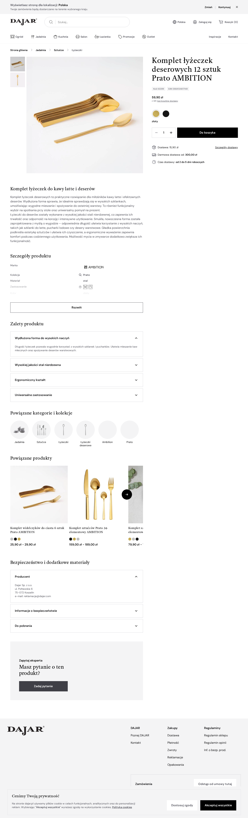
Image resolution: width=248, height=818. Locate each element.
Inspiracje (215, 36)
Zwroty (172, 750)
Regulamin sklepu (216, 735)
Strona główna (19, 50)
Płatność (173, 743)
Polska (181, 22)
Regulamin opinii (215, 743)
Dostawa (173, 735)
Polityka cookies (122, 807)
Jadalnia (41, 50)
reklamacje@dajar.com (37, 596)
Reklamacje (175, 757)
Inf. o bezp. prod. (215, 750)
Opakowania (175, 765)
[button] (76, 338)
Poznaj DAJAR (140, 735)
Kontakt (233, 36)
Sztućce (59, 50)
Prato (86, 275)
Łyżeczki (77, 50)
